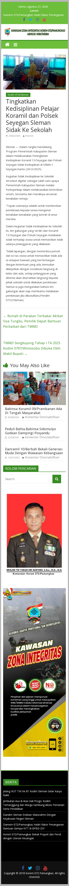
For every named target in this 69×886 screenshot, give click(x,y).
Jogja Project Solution (49, 880)
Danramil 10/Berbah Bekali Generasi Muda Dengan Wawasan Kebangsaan (34, 451)
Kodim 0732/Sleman (18, 94)
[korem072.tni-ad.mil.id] (7, 45)
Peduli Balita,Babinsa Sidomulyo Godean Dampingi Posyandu (30, 431)
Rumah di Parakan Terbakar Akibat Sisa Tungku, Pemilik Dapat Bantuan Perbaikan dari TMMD (33, 321)
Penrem (29, 135)
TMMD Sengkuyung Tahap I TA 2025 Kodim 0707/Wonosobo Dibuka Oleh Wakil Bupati (31, 348)
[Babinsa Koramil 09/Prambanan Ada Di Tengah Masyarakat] (34, 374)
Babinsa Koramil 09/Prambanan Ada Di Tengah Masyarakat (33, 410)
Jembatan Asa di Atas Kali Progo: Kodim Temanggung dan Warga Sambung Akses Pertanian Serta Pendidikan (33, 805)
